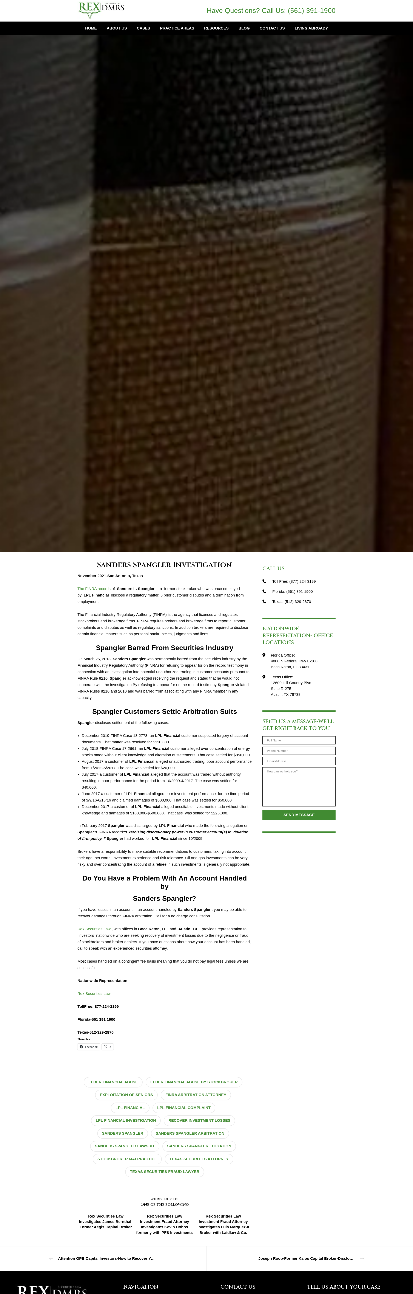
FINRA (270, 265)
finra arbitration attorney (195, 1095)
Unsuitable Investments (283, 271)
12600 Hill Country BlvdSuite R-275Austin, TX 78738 (291, 689)
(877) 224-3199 (302, 581)
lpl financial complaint (184, 1108)
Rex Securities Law (94, 929)
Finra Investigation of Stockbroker (303, 265)
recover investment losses (199, 1120)
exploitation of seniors (126, 1095)
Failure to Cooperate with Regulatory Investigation (194, 265)
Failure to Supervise (249, 265)
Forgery (120, 271)
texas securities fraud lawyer (164, 1172)
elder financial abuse (113, 1082)
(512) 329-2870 (298, 602)
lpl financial (130, 1108)
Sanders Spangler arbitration (190, 1133)
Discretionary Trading (138, 265)
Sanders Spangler (122, 1133)
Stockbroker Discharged (169, 271)
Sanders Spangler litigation (199, 1146)
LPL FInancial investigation (126, 1120)
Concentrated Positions (102, 265)
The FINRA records (94, 589)
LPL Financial (139, 271)
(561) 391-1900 (312, 10)
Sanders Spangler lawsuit (125, 1146)
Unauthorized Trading (247, 271)
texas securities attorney (199, 1159)
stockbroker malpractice (127, 1159)
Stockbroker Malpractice (209, 271)
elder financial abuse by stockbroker (194, 1082)
